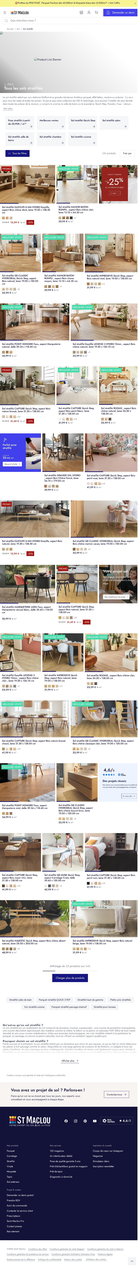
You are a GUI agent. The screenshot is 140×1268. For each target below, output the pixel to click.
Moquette (11, 1171)
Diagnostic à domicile (61, 1176)
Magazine (98, 1156)
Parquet (11, 1151)
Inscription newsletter (103, 1166)
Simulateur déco (101, 1161)
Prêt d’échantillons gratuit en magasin (68, 1166)
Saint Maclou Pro (15, 1221)
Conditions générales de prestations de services (28, 1254)
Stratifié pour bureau (105, 1007)
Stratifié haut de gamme (90, 999)
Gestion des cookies (73, 1259)
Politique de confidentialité (49, 1259)
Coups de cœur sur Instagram (108, 1151)
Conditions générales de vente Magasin (67, 1249)
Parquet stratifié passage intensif (69, 1007)
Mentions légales (105, 1254)
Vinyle (10, 1166)
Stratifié (11, 1161)
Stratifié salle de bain (20, 999)
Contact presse (14, 1226)
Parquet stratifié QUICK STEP (54, 999)
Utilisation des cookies (96, 1259)
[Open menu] (5, 12)
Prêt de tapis (56, 1171)
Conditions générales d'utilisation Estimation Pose (73, 1254)
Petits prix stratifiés (120, 999)
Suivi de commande (17, 1205)
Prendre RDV (13, 1200)
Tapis (9, 1176)
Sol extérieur (13, 1182)
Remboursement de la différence (21, 1259)
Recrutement (13, 1231)
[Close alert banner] (135, 3)
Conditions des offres (37, 1249)
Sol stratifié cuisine (34, 1007)
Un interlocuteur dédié (61, 1156)
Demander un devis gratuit (20, 1195)
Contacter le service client (20, 1210)
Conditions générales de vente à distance (105, 1249)
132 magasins (57, 1151)
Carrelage (12, 1156)
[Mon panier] (96, 12)
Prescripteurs (13, 1216)
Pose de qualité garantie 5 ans (65, 1161)
